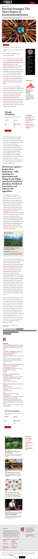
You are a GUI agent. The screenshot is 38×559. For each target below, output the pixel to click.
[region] (19, 555)
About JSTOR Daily (6, 539)
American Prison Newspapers (14, 547)
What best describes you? (17, 125)
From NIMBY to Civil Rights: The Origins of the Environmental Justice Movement (13, 352)
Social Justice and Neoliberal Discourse (11, 374)
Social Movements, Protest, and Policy (11, 393)
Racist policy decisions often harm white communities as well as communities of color (12, 225)
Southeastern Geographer (7, 333)
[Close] (36, 552)
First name (7, 120)
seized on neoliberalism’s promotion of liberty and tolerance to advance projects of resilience (13, 266)
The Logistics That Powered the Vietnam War (29, 448)
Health (6, 471)
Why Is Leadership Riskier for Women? (28, 439)
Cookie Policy (11, 555)
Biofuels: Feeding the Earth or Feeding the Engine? (12, 249)
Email (6, 124)
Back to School (27, 440)
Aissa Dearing (6, 47)
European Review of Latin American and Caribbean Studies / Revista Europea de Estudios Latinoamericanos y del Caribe (19, 330)
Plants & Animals (8, 450)
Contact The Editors (15, 539)
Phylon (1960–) (5, 332)
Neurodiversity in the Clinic (12, 493)
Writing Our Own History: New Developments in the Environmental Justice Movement (13, 365)
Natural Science (8, 511)
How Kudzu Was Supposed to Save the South (30, 120)
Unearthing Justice (5, 6)
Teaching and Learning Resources (6, 547)
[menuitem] (32, 2)
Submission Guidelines (13, 541)
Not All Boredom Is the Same (29, 122)
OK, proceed (22, 557)
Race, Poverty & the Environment (13, 332)
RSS (3, 549)
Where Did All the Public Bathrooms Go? (30, 118)
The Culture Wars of (30, 125)
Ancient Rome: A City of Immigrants (30, 127)
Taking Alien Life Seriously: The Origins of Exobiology (13, 514)
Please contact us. (6, 326)
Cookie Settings (16, 557)
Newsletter (32, 2)
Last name (15, 120)
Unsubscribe (5, 543)
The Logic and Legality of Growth (29, 91)
